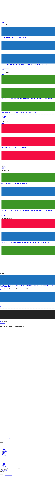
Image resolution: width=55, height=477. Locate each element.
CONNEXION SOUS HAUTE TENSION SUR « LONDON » (13, 161)
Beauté (4, 449)
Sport (4, 453)
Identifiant (2, 471)
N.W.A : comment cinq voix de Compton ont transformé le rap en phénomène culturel (24, 64)
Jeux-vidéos (5, 451)
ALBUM (4, 214)
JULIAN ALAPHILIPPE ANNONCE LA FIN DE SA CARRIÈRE (14, 183)
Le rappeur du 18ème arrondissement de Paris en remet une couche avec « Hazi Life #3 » (25, 242)
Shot (4, 166)
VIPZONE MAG (3, 466)
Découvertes (6, 68)
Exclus (2, 22)
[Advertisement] (27, 265)
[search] (7, 468)
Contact (5, 438)
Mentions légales (27, 438)
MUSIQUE (3, 168)
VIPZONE (1, 321)
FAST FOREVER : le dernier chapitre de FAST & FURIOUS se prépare (18, 112)
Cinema (4, 116)
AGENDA (2, 465)
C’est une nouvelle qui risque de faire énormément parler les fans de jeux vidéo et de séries (27, 98)
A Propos (1, 438)
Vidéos (2, 454)
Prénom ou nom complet (4, 439)
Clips (4, 457)
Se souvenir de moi (9, 474)
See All (3, 74)
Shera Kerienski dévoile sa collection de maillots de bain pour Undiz (20, 256)
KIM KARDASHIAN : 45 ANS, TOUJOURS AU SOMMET (13, 37)
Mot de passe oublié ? (8, 475)
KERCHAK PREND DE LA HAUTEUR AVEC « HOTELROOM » (14, 133)
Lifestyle (3, 448)
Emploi (12, 438)
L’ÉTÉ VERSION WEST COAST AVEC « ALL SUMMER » (13, 147)
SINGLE (4, 464)
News (0, 289)
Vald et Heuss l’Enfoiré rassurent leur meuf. (13, 228)
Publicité (9, 438)
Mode (4, 117)
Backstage (5, 164)
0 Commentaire (2, 323)
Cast (4, 165)
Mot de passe (2, 472)
